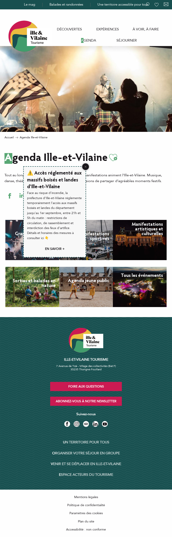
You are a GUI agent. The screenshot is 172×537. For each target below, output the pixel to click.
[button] (113, 157)
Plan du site (86, 521)
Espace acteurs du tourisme (86, 474)
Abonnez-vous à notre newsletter (86, 401)
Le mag (29, 4)
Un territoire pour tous (86, 442)
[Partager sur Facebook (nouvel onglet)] (9, 196)
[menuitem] (69, 29)
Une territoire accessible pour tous (122, 4)
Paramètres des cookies (86, 513)
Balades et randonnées (66, 4)
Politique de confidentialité (86, 505)
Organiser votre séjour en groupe (86, 453)
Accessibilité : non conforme (86, 529)
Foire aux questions (86, 386)
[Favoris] (157, 4)
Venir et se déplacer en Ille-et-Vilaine (86, 463)
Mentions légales (86, 497)
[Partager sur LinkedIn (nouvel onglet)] (22, 196)
